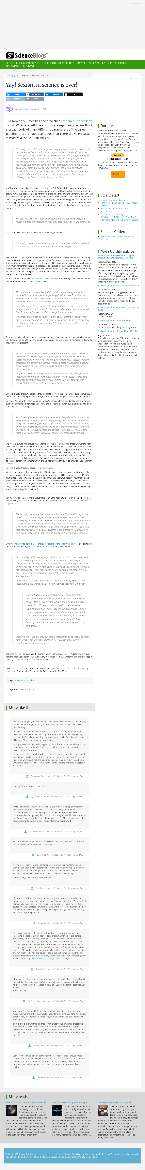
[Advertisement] (72, 25)
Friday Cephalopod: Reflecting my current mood (118, 308)
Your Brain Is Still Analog (112, 214)
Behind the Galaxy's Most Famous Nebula (26, 1102)
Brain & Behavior (117, 63)
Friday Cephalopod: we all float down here (118, 285)
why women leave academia (45, 278)
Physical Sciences (30, 63)
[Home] (28, 55)
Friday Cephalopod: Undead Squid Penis (117, 331)
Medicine (102, 63)
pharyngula (13, 75)
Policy (92, 63)
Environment (48, 63)
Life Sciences (13, 63)
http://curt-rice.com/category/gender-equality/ (48, 958)
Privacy (50, 1154)
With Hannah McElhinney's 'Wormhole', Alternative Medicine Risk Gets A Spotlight (120, 218)
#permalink (78, 776)
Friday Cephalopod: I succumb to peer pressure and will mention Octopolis (116, 256)
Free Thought (28, 65)
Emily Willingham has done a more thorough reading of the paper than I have (41, 543)
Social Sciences (65, 63)
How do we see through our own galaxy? (71, 1102)
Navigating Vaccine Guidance (114, 200)
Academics (20, 680)
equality (30, 680)
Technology (12, 65)
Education (81, 63)
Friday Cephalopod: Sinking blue (114, 320)
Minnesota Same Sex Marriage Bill (114, 1102)
